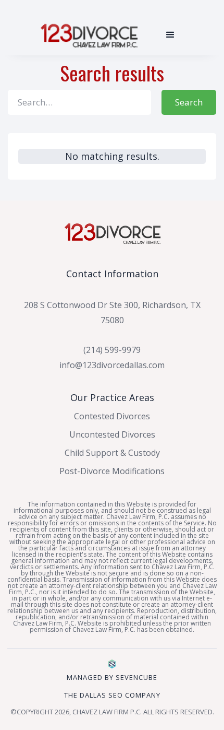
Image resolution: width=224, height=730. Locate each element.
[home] (95, 35)
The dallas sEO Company (112, 695)
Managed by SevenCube (112, 677)
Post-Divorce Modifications (112, 471)
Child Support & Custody (112, 452)
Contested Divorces (112, 416)
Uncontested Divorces (112, 434)
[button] (170, 35)
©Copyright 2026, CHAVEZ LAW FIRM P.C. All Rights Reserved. (112, 711)
